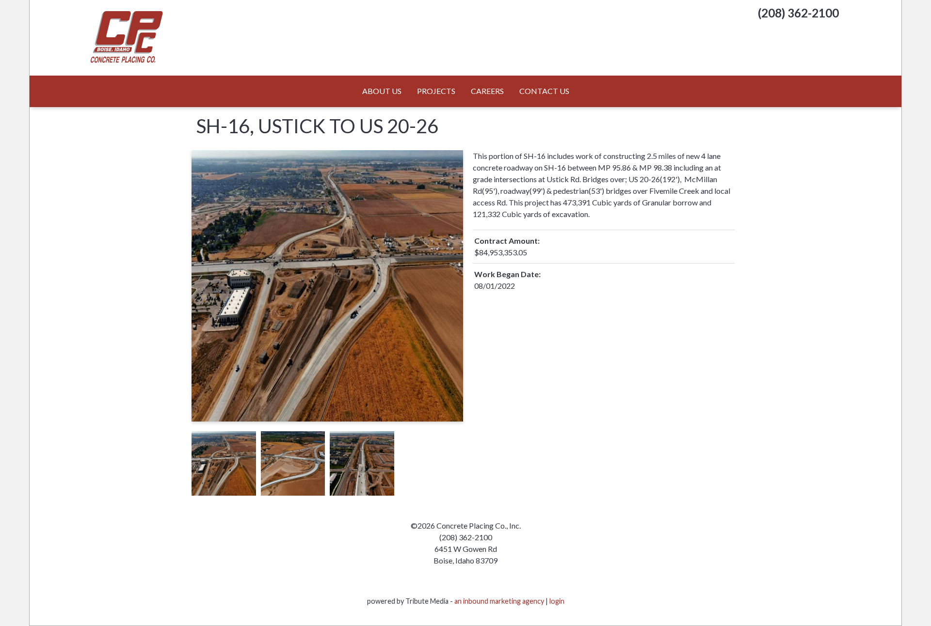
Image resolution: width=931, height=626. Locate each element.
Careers (487, 90)
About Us (381, 90)
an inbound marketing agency (499, 601)
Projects (436, 90)
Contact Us (544, 90)
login (556, 601)
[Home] (148, 37)
